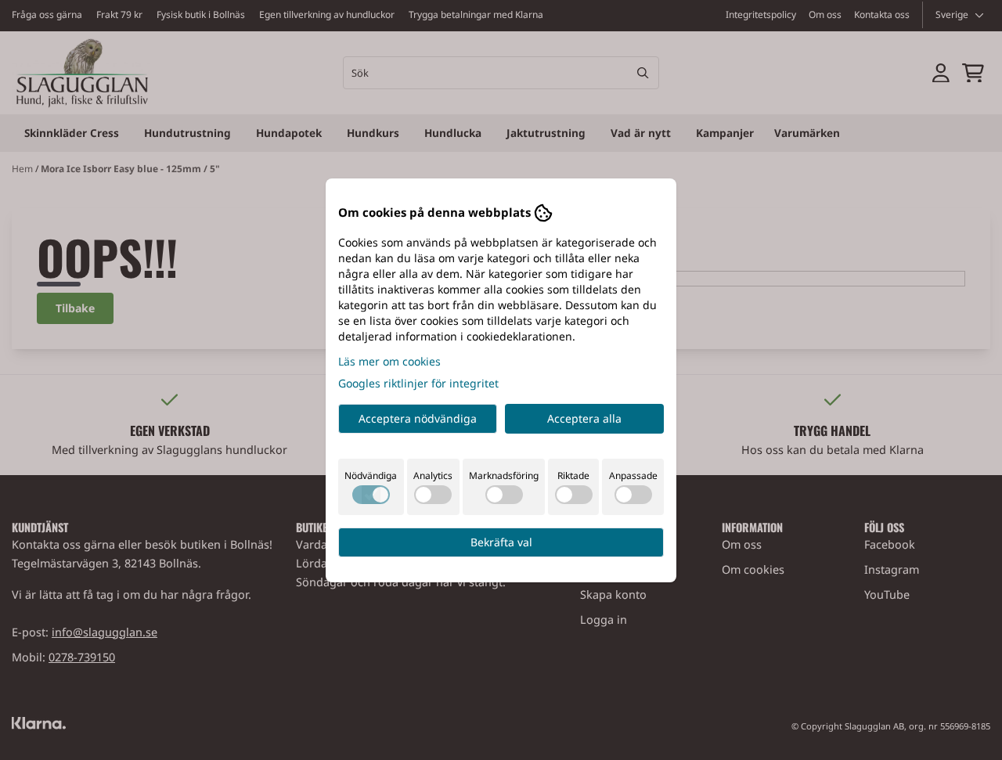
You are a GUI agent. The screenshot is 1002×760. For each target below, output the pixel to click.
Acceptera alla (584, 418)
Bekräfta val (501, 542)
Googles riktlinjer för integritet (418, 383)
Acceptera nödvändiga (418, 418)
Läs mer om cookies (389, 361)
